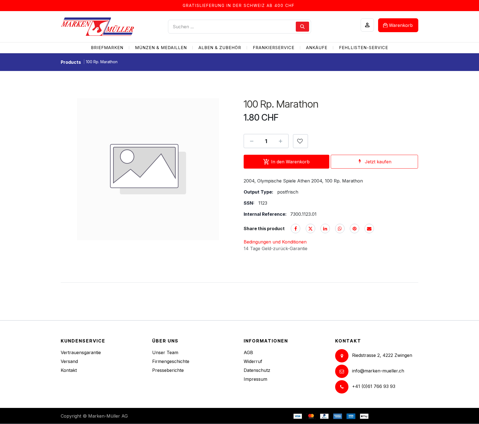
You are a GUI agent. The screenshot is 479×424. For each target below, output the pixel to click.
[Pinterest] (354, 228)
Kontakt (69, 370)
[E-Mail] (369, 228)
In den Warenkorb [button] (290, 161)
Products (71, 62)
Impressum (255, 379)
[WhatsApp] (340, 228)
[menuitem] (107, 47)
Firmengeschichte (170, 361)
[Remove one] (251, 141)
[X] (310, 228)
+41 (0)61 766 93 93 (373, 386)
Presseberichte (168, 370)
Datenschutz (257, 370)
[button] (300, 141)
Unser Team (165, 352)
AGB (248, 352)
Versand (69, 361)
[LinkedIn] (325, 228)
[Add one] (280, 141)
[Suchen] (302, 27)
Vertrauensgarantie (81, 352)
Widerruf (253, 361)
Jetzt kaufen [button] (378, 161)
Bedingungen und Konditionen (275, 242)
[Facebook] (295, 228)
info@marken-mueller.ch (378, 371)
